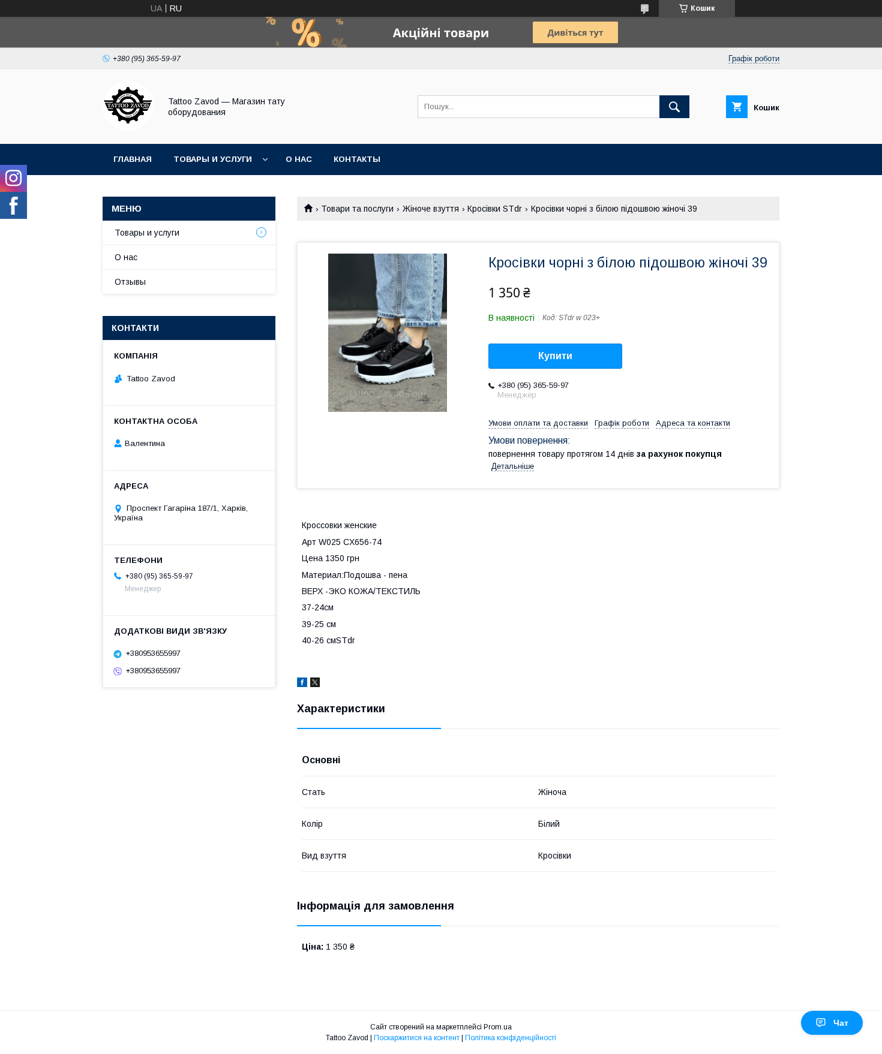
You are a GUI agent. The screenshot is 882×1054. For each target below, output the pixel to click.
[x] (315, 684)
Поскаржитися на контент (417, 1038)
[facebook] (302, 684)
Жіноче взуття (431, 208)
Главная (132, 159)
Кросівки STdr (494, 208)
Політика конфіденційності (510, 1038)
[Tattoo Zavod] (128, 128)
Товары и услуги (212, 159)
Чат (840, 1023)
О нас (299, 159)
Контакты (357, 159)
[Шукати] (674, 106)
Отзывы (130, 282)
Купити (555, 356)
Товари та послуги (357, 208)
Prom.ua (498, 1027)
